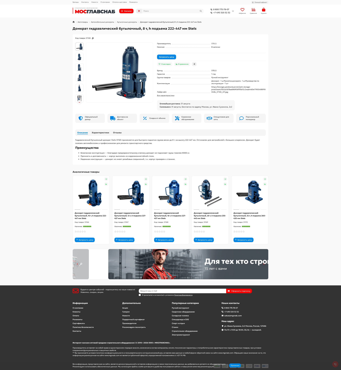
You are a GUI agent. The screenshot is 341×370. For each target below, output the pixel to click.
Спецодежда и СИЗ (180, 319)
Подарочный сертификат (133, 319)
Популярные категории (185, 303)
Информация (80, 303)
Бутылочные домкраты (127, 22)
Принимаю (235, 365)
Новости (94, 2)
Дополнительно (131, 303)
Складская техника (180, 316)
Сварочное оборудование (183, 312)
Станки (175, 327)
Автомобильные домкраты (102, 22)
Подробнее (219, 366)
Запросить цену (166, 57)
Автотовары (83, 22)
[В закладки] (106, 179)
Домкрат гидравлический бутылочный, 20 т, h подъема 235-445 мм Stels (210, 216)
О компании (105, 2)
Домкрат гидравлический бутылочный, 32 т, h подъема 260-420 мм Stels (250, 216)
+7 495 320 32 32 (221, 12)
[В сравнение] (106, 184)
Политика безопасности (83, 327)
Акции (125, 308)
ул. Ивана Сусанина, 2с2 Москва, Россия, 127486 (245, 326)
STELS (213, 43)
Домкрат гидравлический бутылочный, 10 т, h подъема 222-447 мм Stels (91, 216)
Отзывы (117, 132)
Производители (129, 323)
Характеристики (100, 132)
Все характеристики (165, 95)
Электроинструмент (181, 335)
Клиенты (76, 312)
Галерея (126, 312)
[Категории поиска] (139, 11)
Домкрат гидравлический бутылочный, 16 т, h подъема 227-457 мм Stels (170, 216)
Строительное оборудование (185, 331)
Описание (82, 132)
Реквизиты (133, 2)
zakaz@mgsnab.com (233, 316)
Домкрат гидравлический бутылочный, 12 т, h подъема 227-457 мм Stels (130, 216)
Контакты (85, 2)
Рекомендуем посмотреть (134, 327)
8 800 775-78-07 (221, 9)
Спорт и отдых (178, 323)
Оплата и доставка (119, 2)
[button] (79, 43)
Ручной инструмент (180, 308)
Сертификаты (79, 323)
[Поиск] (200, 11)
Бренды (76, 2)
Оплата (76, 316)
